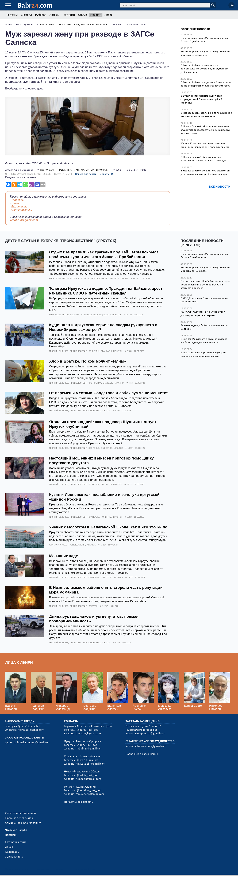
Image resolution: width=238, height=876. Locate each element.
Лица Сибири (19, 662)
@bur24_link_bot (87, 729)
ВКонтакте (19, 206)
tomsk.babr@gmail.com (90, 794)
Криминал (88, 24)
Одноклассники (21, 209)
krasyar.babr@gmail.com (90, 763)
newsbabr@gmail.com (31, 729)
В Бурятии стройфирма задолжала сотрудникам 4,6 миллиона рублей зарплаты (201, 99)
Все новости (220, 186)
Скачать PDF (107, 174)
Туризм (85, 278)
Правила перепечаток (19, 818)
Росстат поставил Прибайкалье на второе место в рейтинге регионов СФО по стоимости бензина (205, 284)
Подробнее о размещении (141, 754)
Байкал (124, 278)
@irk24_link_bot (87, 745)
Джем (15, 203)
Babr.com (34, 5)
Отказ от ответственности (21, 813)
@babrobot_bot (147, 729)
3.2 (26, 869)
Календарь (12, 851)
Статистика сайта (15, 842)
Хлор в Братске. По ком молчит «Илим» (87, 361)
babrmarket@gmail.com (151, 746)
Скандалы (106, 351)
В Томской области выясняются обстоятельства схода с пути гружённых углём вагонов (204, 68)
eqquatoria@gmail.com (151, 733)
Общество (94, 411)
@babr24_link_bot (29, 726)
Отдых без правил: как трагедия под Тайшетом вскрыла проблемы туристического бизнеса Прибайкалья (104, 254)
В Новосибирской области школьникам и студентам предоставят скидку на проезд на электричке (205, 130)
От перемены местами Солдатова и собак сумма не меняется (109, 393)
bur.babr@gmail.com (88, 733)
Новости (95, 14)
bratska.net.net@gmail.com (33, 742)
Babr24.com (47, 24)
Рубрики (40, 14)
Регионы (12, 14)
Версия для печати (85, 174)
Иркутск (102, 24)
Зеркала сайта (14, 856)
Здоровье (94, 448)
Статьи (82, 14)
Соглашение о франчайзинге (23, 823)
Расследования (99, 278)
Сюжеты (26, 14)
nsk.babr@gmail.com (88, 778)
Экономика (95, 383)
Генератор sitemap (84, 869)
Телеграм (17, 199)
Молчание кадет (64, 556)
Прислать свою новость (78, 801)
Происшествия (68, 24)
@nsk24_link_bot (87, 775)
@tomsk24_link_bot (89, 790)
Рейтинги (69, 14)
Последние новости (195, 29)
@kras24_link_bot (87, 760)
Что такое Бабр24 (16, 830)
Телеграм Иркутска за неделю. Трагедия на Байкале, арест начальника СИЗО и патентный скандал (106, 290)
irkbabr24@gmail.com (24, 220)
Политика (94, 351)
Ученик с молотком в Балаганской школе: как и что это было (108, 527)
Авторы (54, 14)
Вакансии (11, 835)
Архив (109, 14)
